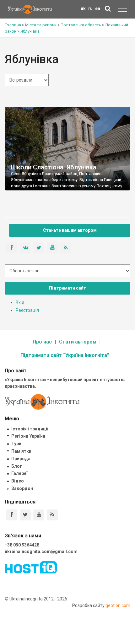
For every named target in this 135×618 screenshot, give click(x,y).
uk (83, 8)
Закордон (22, 488)
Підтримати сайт (67, 287)
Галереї (19, 473)
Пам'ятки (21, 451)
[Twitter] (25, 514)
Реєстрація (27, 310)
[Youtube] (38, 514)
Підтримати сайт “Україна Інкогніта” (64, 355)
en (97, 8)
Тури (16, 443)
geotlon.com (117, 605)
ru (90, 8)
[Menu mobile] (122, 9)
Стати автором (77, 342)
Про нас (42, 342)
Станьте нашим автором (70, 230)
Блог (16, 466)
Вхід (20, 302)
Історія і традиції (29, 428)
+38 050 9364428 (22, 544)
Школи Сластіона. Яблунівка (53, 167)
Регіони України (28, 436)
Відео (17, 480)
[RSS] (52, 514)
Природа (20, 458)
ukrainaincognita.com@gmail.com (41, 551)
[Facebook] (11, 514)
